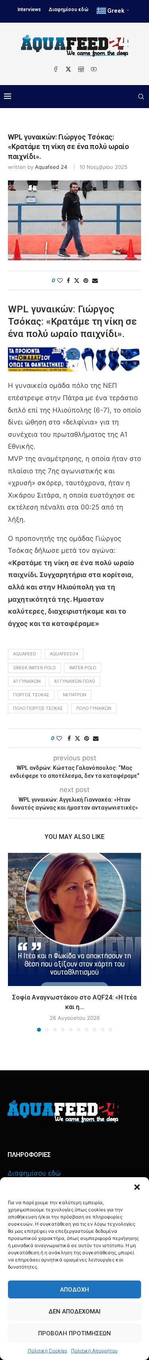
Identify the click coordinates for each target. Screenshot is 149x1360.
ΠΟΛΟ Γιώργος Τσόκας (38, 708)
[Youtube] (94, 69)
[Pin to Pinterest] (85, 280)
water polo (82, 667)
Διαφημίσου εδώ (69, 9)
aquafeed (24, 654)
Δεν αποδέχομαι (74, 1311)
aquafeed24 (64, 654)
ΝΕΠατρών (74, 694)
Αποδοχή (74, 1289)
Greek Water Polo (34, 667)
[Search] (141, 96)
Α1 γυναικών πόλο (74, 681)
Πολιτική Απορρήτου (94, 1351)
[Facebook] (55, 69)
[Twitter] (68, 69)
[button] (137, 1187)
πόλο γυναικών (93, 708)
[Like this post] (60, 280)
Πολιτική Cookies (47, 1351)
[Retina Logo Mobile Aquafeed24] (63, 1111)
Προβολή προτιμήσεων (74, 1333)
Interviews (29, 9)
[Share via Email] (95, 280)
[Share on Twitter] (76, 280)
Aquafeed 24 (51, 167)
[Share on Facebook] (68, 280)
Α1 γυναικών (27, 681)
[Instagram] (81, 69)
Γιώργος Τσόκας (31, 694)
